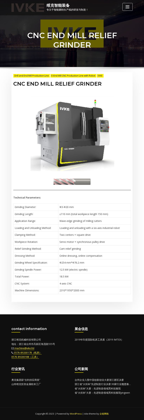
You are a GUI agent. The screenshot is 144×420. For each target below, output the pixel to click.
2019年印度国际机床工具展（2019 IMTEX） (99, 339)
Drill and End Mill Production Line (31, 75)
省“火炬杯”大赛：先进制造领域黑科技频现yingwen (102, 392)
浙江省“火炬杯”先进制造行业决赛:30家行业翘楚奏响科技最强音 (109, 384)
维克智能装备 (58, 5)
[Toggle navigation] (127, 7)
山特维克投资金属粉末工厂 (26, 384)
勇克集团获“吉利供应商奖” (25, 379)
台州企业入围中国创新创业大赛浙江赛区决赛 (99, 379)
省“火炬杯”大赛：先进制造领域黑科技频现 (98, 388)
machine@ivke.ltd (24, 348)
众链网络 (104, 413)
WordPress (76, 413)
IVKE (100, 75)
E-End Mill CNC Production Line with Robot (73, 75)
